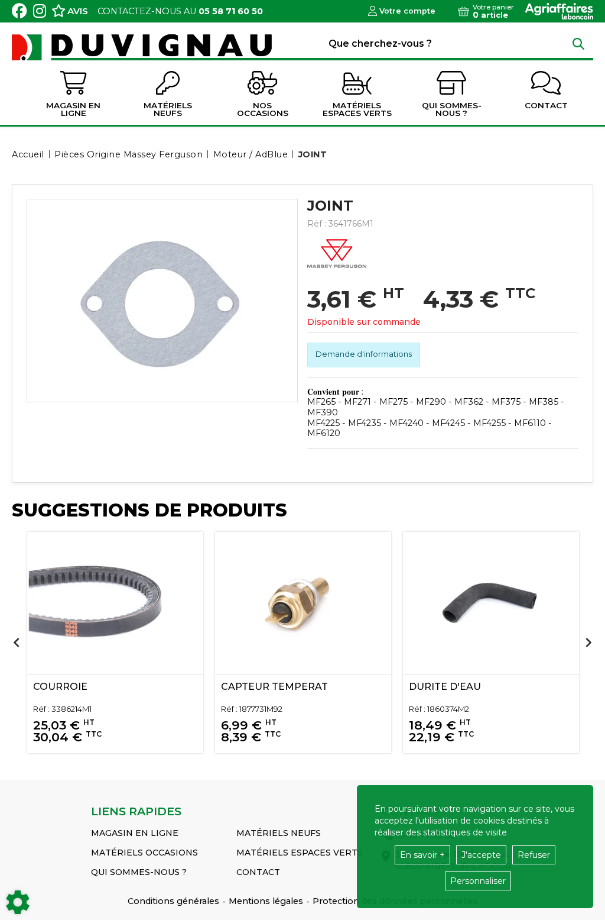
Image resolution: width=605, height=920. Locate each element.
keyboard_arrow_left (16, 642)
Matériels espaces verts (299, 852)
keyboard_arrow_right (588, 642)
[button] (310, 154)
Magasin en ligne (134, 833)
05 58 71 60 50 (231, 11)
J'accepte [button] (481, 855)
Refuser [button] (534, 855)
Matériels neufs (278, 833)
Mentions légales (266, 901)
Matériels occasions (144, 852)
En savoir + (422, 855)
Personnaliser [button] (478, 881)
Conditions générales (173, 901)
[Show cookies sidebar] (18, 902)
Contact (258, 872)
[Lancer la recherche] (578, 43)
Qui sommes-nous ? (139, 872)
